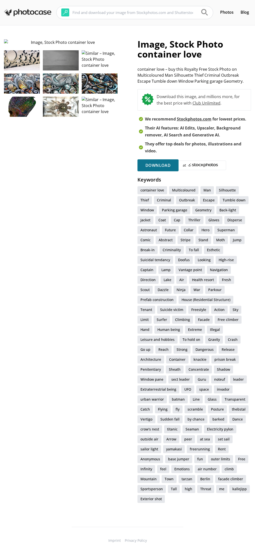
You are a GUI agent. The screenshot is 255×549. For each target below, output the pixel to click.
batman (178, 399)
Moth (220, 240)
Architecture (150, 359)
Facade (204, 319)
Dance (237, 419)
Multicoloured (183, 190)
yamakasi (174, 449)
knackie (199, 359)
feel (163, 469)
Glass (212, 399)
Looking (204, 259)
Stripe (186, 240)
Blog (245, 12)
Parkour (215, 289)
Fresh (226, 279)
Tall (174, 489)
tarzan (187, 479)
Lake (167, 279)
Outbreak (187, 200)
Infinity (146, 469)
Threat (205, 489)
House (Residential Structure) (206, 299)
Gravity (214, 339)
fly (178, 409)
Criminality (172, 249)
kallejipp (239, 489)
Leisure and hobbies (157, 339)
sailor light (149, 449)
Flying (163, 409)
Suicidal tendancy (155, 259)
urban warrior (152, 399)
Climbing (182, 319)
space (204, 389)
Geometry (203, 210)
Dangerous (204, 349)
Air (181, 279)
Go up (145, 349)
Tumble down (234, 200)
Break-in (147, 249)
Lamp (166, 269)
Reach (163, 349)
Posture (217, 409)
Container (177, 359)
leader (238, 379)
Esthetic (213, 249)
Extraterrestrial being (158, 389)
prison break (225, 359)
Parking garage (174, 210)
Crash (233, 339)
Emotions (182, 469)
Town (169, 479)
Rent (222, 449)
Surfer (162, 319)
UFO (187, 389)
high (188, 489)
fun (200, 459)
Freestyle (198, 309)
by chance (196, 419)
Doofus (184, 259)
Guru (202, 379)
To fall (194, 249)
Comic (145, 240)
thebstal (239, 409)
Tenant (146, 309)
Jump (237, 240)
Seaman (192, 429)
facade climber (230, 479)
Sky (235, 309)
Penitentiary (150, 369)
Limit (144, 319)
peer (188, 439)
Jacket (145, 220)
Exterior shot (151, 498)
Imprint (114, 540)
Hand (144, 329)
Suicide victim (171, 309)
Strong (182, 349)
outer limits (220, 459)
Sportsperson (151, 489)
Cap (177, 220)
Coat (162, 220)
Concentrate (199, 369)
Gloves (213, 220)
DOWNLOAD (158, 165)
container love (152, 190)
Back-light (227, 210)
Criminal (164, 200)
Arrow (171, 439)
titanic (172, 429)
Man (207, 190)
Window (147, 210)
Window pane (151, 379)
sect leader (180, 379)
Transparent (235, 399)
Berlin (205, 479)
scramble (195, 409)
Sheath (175, 369)
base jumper (178, 459)
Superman (226, 230)
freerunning (200, 449)
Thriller (194, 220)
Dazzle (163, 289)
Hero (205, 230)
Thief (144, 200)
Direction (148, 279)
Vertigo (146, 419)
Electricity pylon (220, 429)
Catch (145, 409)
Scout (145, 289)
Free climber (228, 319)
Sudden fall (170, 419)
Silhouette (227, 190)
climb (229, 469)
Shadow (223, 369)
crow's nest (149, 429)
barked (218, 419)
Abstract (166, 240)
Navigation (219, 269)
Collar (188, 230)
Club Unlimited (206, 103)
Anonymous (150, 459)
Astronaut (148, 230)
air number (207, 469)
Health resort (203, 279)
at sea (205, 439)
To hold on (191, 339)
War (196, 289)
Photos (227, 12)
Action (219, 309)
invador (223, 389)
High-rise (226, 259)
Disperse (234, 220)
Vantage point (190, 269)
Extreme (195, 329)
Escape (209, 200)
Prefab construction (157, 299)
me (221, 489)
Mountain (148, 479)
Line (196, 399)
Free (241, 459)
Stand (203, 240)
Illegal (215, 329)
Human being (168, 329)
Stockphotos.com (194, 119)
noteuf (219, 379)
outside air (149, 439)
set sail (224, 439)
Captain (146, 269)
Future (170, 230)
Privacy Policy (136, 540)
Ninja (181, 289)
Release (228, 349)
